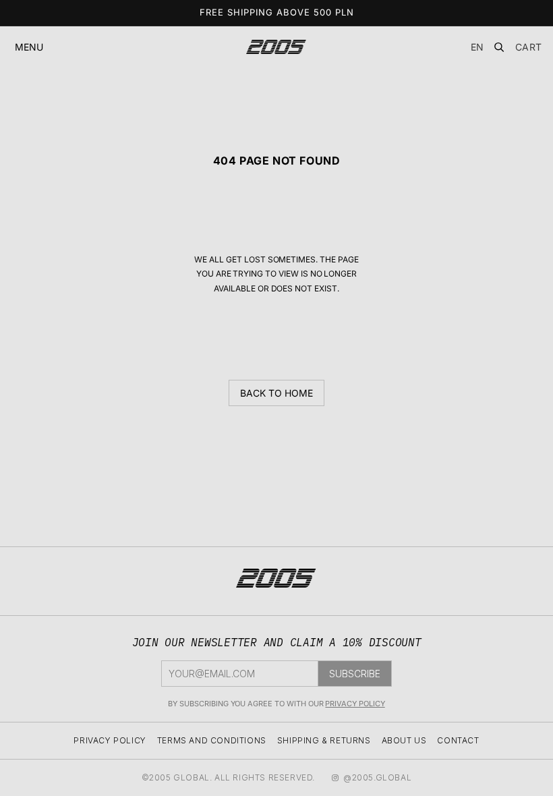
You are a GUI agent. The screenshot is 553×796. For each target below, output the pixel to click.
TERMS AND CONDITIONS (211, 740)
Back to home (276, 393)
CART (528, 47)
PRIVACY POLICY (354, 703)
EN (477, 47)
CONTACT (458, 740)
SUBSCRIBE (354, 673)
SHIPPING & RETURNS (324, 740)
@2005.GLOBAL (377, 777)
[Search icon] (499, 47)
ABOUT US (404, 740)
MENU (29, 47)
